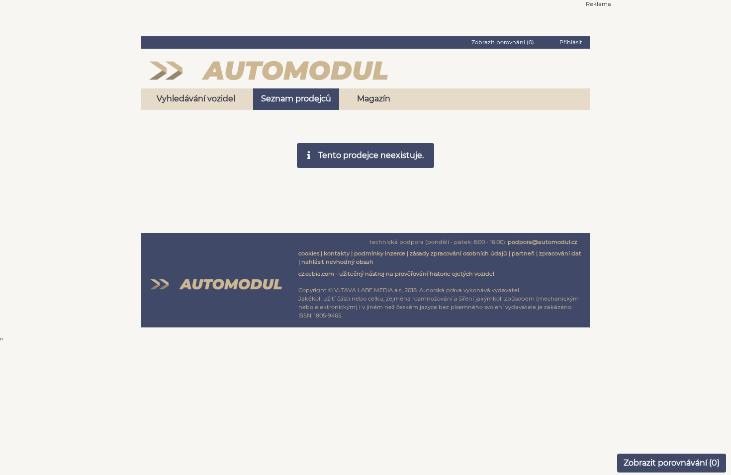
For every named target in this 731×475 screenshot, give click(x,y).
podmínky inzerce (379, 253)
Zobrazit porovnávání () (672, 463)
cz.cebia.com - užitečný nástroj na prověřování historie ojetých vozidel (396, 273)
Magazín (373, 98)
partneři (523, 253)
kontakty (337, 253)
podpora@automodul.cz (542, 241)
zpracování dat (560, 253)
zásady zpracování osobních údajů (458, 253)
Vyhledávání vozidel (196, 98)
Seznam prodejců (296, 98)
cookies (308, 253)
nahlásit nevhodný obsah (337, 261)
